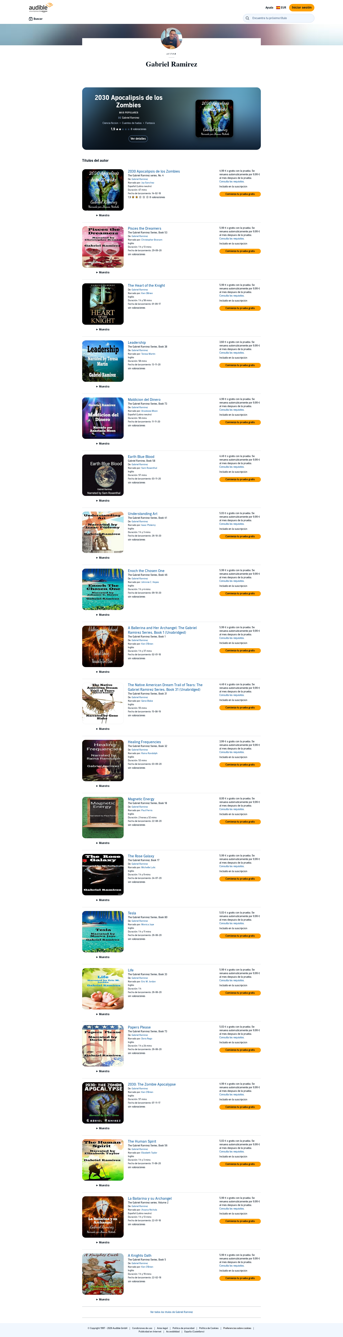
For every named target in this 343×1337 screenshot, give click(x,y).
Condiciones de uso (142, 1328)
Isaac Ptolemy (148, 525)
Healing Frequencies (144, 742)
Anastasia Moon (149, 411)
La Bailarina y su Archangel (150, 1198)
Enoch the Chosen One (146, 571)
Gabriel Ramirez (140, 179)
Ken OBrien (147, 293)
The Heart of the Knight (146, 286)
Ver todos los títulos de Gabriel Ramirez (171, 1312)
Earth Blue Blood (141, 457)
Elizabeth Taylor (149, 1152)
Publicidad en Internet (150, 1331)
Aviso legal (162, 1328)
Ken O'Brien (147, 643)
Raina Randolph (149, 753)
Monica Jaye (147, 924)
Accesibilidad (173, 1331)
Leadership (137, 343)
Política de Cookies (209, 1328)
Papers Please (139, 1027)
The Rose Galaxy (141, 856)
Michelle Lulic (148, 867)
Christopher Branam (151, 239)
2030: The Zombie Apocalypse (152, 1084)
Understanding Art (142, 514)
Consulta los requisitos (231, 181)
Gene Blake (147, 701)
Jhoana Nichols (149, 1209)
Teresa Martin (148, 354)
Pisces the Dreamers (144, 228)
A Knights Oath (139, 1256)
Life (131, 970)
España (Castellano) (194, 1331)
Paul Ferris (146, 810)
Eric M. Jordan (148, 981)
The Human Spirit (142, 1141)
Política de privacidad (184, 1328)
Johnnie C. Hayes (150, 582)
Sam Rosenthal (149, 468)
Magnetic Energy (141, 799)
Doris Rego (146, 1038)
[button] (240, 194)
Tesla (132, 913)
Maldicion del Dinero (144, 400)
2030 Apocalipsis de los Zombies (154, 171)
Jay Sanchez (147, 182)
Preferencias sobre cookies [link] (237, 1328)
